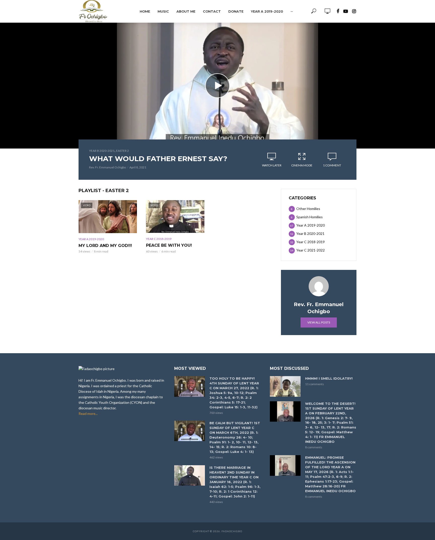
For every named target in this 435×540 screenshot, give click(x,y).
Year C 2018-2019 (158, 239)
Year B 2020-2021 (102, 151)
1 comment (332, 165)
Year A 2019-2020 (267, 11)
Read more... (88, 413)
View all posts (318, 322)
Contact (212, 11)
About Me (185, 11)
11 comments (314, 384)
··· (292, 11)
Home (145, 11)
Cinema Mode (301, 165)
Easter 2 (122, 151)
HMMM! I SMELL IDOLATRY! (329, 378)
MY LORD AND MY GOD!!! (105, 245)
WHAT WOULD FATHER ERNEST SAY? (158, 158)
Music (163, 11)
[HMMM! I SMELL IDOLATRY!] (285, 386)
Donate (235, 11)
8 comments (313, 447)
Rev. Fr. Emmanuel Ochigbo (107, 167)
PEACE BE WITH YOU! (169, 245)
